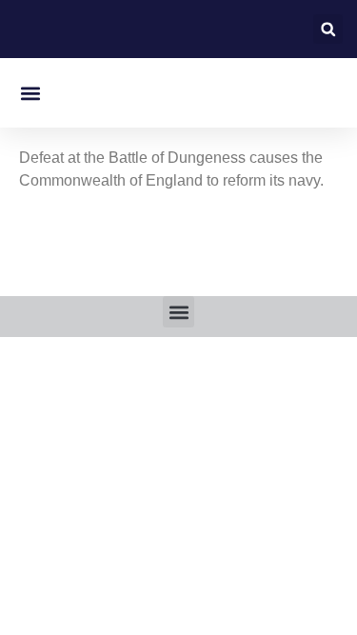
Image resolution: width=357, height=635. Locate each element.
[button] (328, 29)
